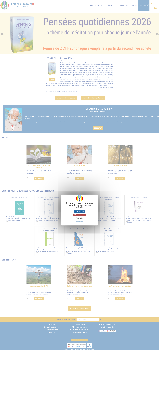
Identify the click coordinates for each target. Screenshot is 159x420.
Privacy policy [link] (79, 221)
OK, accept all (80, 211)
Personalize (79, 218)
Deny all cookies (80, 215)
